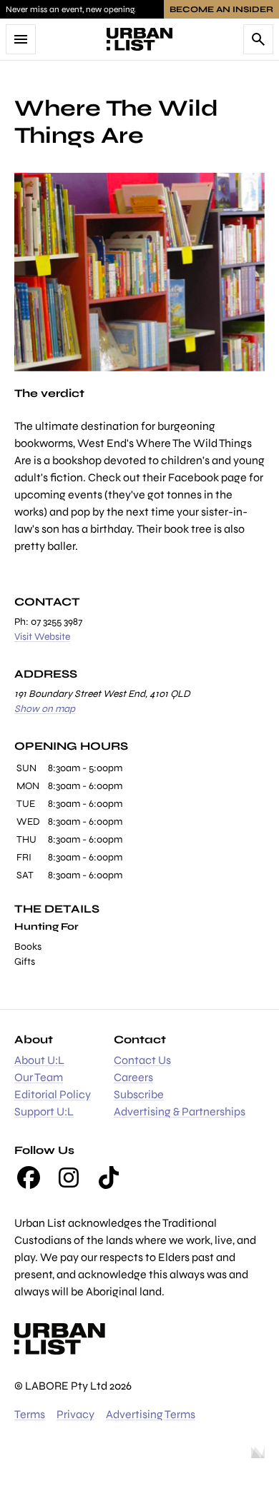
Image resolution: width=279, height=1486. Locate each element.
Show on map (44, 709)
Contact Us (142, 1060)
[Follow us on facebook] (28, 1177)
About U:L (39, 1060)
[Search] (258, 39)
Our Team (38, 1077)
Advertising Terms (150, 1414)
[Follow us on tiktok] (108, 1177)
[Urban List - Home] (139, 39)
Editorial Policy (52, 1094)
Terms (29, 1414)
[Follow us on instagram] (68, 1177)
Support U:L (44, 1111)
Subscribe (139, 1094)
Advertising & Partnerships (179, 1111)
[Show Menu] (21, 39)
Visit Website (42, 637)
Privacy (75, 1414)
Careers (133, 1077)
